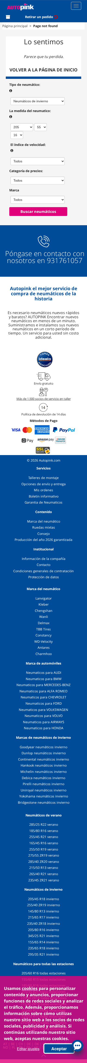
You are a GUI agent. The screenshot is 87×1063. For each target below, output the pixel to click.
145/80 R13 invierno (43, 911)
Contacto (43, 564)
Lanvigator (43, 598)
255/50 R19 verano (43, 849)
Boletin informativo (43, 496)
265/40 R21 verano (43, 874)
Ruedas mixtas (43, 527)
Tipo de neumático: (24, 84)
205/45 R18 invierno (43, 899)
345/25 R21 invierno (43, 936)
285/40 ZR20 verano (43, 861)
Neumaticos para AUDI (43, 672)
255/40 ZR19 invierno (43, 905)
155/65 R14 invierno (43, 942)
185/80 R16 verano (43, 831)
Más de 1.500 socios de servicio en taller (43, 399)
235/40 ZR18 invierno (43, 923)
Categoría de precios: (26, 171)
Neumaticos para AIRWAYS (43, 722)
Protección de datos (43, 577)
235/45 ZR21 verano (43, 880)
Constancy (43, 635)
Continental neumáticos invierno (43, 759)
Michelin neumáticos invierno (43, 771)
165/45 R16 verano (43, 843)
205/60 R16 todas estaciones (44, 973)
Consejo (43, 533)
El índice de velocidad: (28, 144)
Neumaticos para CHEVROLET (43, 697)
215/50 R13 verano (43, 867)
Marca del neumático (43, 521)
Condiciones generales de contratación (43, 571)
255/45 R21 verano (43, 837)
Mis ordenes (43, 490)
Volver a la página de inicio (43, 70)
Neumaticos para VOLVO (44, 715)
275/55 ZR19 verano (43, 855)
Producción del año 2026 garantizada (43, 539)
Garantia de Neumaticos (43, 502)
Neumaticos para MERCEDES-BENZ (43, 685)
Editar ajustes (28, 1048)
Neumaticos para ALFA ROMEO (43, 691)
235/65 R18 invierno (43, 948)
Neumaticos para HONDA (43, 728)
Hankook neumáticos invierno (44, 765)
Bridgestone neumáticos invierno (43, 802)
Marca (14, 190)
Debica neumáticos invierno (43, 778)
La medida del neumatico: (30, 111)
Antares (44, 647)
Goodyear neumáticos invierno (43, 747)
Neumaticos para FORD (44, 703)
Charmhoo (43, 654)
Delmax (43, 623)
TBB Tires (43, 629)
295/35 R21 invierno (43, 954)
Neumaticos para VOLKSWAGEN (43, 709)
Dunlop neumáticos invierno (44, 753)
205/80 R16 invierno (43, 930)
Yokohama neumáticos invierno (43, 796)
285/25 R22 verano (43, 824)
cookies (30, 988)
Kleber (44, 604)
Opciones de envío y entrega (43, 484)
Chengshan (43, 610)
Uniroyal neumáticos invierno (43, 790)
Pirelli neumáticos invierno (43, 784)
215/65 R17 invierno (43, 917)
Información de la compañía (43, 558)
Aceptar (59, 1049)
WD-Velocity (43, 641)
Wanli (43, 616)
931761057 (64, 260)
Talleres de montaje (43, 477)
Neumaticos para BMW (43, 679)
